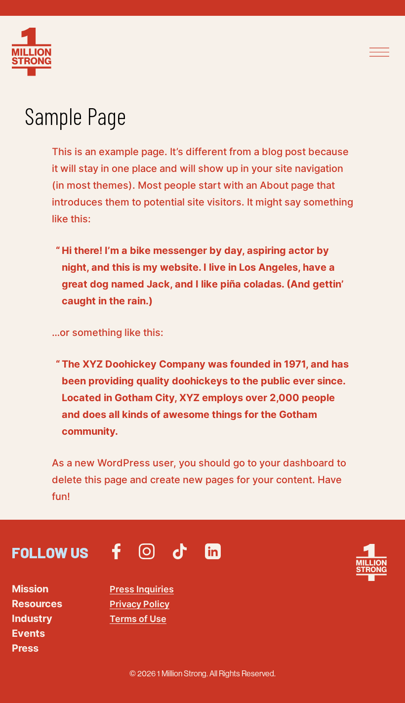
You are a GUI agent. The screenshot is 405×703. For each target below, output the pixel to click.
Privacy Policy (139, 604)
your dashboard (296, 463)
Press (25, 648)
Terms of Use (138, 619)
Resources (37, 604)
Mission (30, 589)
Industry (32, 618)
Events (28, 633)
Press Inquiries (142, 589)
